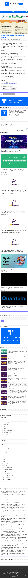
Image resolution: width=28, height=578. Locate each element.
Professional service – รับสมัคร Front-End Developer (19, 129)
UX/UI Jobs (5, 481)
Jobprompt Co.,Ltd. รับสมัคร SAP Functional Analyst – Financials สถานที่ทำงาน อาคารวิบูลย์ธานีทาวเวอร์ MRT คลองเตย (17, 385)
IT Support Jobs (6, 461)
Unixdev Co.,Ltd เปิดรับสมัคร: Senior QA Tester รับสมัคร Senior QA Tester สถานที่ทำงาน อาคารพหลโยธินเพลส (17, 351)
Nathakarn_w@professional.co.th (10, 83)
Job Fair (4, 442)
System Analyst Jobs (7, 477)
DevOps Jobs (5, 451)
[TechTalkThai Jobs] (14, 4)
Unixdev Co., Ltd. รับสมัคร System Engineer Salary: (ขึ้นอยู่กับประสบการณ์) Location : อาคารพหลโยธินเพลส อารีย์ (13, 171)
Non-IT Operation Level (8, 438)
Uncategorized (5, 483)
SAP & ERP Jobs (6, 473)
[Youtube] (16, 571)
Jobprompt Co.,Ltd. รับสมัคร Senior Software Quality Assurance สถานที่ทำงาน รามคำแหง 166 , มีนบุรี (17, 402)
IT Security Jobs (6, 459)
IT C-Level (5, 428)
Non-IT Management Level (8, 436)
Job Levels (4, 426)
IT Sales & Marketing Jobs (8, 457)
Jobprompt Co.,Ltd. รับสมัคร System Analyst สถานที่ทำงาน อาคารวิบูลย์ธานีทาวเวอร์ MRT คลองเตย (17, 380)
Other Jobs (5, 465)
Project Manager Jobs (7, 469)
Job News (4, 440)
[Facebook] (12, 571)
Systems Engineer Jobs (16, 39)
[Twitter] (13, 571)
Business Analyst (6, 446)
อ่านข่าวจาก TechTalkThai (7, 560)
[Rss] (11, 571)
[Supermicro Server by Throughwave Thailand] (14, 16)
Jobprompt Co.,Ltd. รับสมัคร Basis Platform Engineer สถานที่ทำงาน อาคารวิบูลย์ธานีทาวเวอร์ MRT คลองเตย (17, 368)
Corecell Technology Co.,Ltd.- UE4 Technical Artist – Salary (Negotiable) (9, 125)
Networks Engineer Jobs (8, 463)
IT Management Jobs (7, 455)
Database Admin (6, 450)
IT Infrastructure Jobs (7, 453)
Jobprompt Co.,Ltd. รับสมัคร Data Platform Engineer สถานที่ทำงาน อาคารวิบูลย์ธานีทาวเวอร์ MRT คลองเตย (16, 374)
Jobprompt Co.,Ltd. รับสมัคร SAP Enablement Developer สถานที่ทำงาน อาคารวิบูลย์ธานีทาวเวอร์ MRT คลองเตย (17, 362)
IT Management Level (7, 430)
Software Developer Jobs (8, 475)
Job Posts (4, 444)
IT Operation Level (7, 432)
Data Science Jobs (6, 448)
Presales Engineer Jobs (7, 467)
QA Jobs (4, 471)
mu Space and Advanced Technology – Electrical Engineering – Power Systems (12, 288)
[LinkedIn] (15, 571)
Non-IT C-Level (6, 434)
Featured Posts (5, 424)
